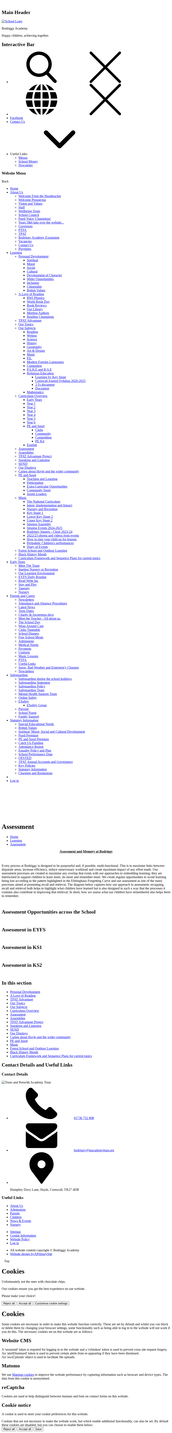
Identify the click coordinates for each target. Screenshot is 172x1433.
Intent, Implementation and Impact (49, 505)
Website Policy (20, 1239)
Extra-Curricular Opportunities (47, 486)
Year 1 (31, 403)
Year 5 (31, 418)
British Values (36, 290)
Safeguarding (19, 675)
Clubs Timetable (29, 630)
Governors (25, 226)
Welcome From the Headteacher (39, 196)
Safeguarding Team (31, 690)
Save (38, 1429)
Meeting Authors (38, 313)
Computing (34, 366)
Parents (15, 1213)
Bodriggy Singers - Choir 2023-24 (49, 531)
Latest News (26, 607)
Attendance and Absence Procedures (42, 603)
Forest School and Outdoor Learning (42, 550)
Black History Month (32, 554)
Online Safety (27, 697)
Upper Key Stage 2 (39, 520)
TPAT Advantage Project (35, 456)
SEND (22, 464)
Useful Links (27, 663)
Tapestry (24, 588)
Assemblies (26, 452)
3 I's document (45, 384)
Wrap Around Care (31, 626)
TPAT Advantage (30, 320)
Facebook (16, 118)
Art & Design (36, 350)
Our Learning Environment (36, 573)
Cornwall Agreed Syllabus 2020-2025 (60, 381)
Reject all (9, 1303)
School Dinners (28, 633)
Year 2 (31, 407)
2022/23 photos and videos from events (53, 535)
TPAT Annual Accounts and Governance (45, 762)
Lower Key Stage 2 (40, 516)
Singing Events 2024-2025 (44, 528)
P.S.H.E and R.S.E (39, 369)
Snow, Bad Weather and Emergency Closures (48, 667)
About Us (16, 192)
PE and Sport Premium (33, 739)
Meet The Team (28, 565)
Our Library (35, 309)
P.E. (29, 358)
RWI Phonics (35, 298)
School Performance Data (35, 754)
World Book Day (38, 301)
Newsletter (25, 165)
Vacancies (25, 241)
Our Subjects (27, 328)
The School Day (29, 622)
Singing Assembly (39, 524)
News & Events (20, 1221)
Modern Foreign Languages (45, 362)
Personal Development (33, 256)
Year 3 (31, 411)
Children (16, 1217)
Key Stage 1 (35, 513)
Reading (32, 332)
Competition (43, 437)
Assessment (26, 448)
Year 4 (31, 415)
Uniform (24, 652)
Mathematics (35, 392)
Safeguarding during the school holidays (45, 679)
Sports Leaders (37, 494)
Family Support (28, 716)
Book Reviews (37, 305)
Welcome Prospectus (32, 200)
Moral (31, 264)
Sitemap (15, 1232)
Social (31, 267)
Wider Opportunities (40, 279)
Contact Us (17, 121)
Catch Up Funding (30, 743)
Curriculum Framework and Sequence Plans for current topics (59, 558)
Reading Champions (40, 316)
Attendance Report (30, 746)
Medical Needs (28, 645)
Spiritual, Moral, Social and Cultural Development (51, 731)
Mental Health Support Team (37, 694)
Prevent (23, 709)
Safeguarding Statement (34, 682)
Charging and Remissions (35, 773)
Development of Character (44, 275)
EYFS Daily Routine (32, 577)
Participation (35, 482)
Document (42, 388)
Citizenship (34, 286)
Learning (16, 252)
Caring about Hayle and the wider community (48, 471)
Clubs (39, 430)
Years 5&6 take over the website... (41, 222)
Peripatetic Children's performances (50, 543)
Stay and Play (27, 584)
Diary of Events (37, 547)
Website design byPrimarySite (31, 1254)
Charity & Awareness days (36, 614)
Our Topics (25, 324)
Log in (14, 780)
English (32, 445)
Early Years (34, 399)
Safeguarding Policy (31, 686)
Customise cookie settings (51, 1303)
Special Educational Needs (36, 724)
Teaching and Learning (42, 479)
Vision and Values (30, 203)
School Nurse (27, 713)
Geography (34, 347)
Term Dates (26, 611)
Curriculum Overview (33, 396)
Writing (32, 335)
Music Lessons (28, 656)
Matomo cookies (23, 1374)
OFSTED (24, 758)
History (32, 343)
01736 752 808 (84, 1118)
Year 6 (31, 422)
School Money (28, 161)
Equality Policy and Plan (34, 750)
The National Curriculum (43, 501)
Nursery (23, 592)
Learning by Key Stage (50, 377)
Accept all (25, 1303)
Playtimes (24, 249)
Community (43, 433)
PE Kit (39, 441)
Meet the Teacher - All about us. (39, 618)
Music (31, 354)
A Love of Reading (31, 294)
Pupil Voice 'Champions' (34, 218)
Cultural (32, 271)
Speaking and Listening (34, 460)
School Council (28, 215)
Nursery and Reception (42, 509)
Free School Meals (30, 637)
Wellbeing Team (29, 211)
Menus (22, 157)
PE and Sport (35, 426)
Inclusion (33, 283)
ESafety (23, 701)
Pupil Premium (28, 735)
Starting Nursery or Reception (38, 569)
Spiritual (32, 260)
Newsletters (26, 599)
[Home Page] (12, 21)
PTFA (22, 230)
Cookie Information (23, 1235)
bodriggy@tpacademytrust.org (94, 1150)
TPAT (22, 234)
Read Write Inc (28, 581)
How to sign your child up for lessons (52, 539)
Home (14, 188)
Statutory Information (24, 720)
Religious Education (40, 373)
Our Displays (27, 467)
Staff (21, 207)
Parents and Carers (22, 596)
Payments (24, 648)
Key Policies (26, 765)
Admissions (26, 641)
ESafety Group (37, 705)
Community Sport (39, 490)
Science (32, 339)
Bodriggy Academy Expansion (38, 237)
